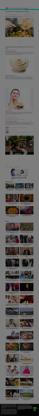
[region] (19, 410)
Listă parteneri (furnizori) (20, 409)
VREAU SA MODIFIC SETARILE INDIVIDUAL (35, 410)
